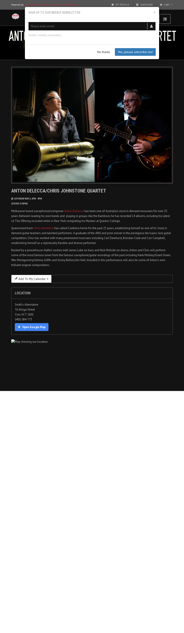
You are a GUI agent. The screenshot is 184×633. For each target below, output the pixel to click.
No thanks (103, 52)
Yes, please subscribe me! (135, 52)
